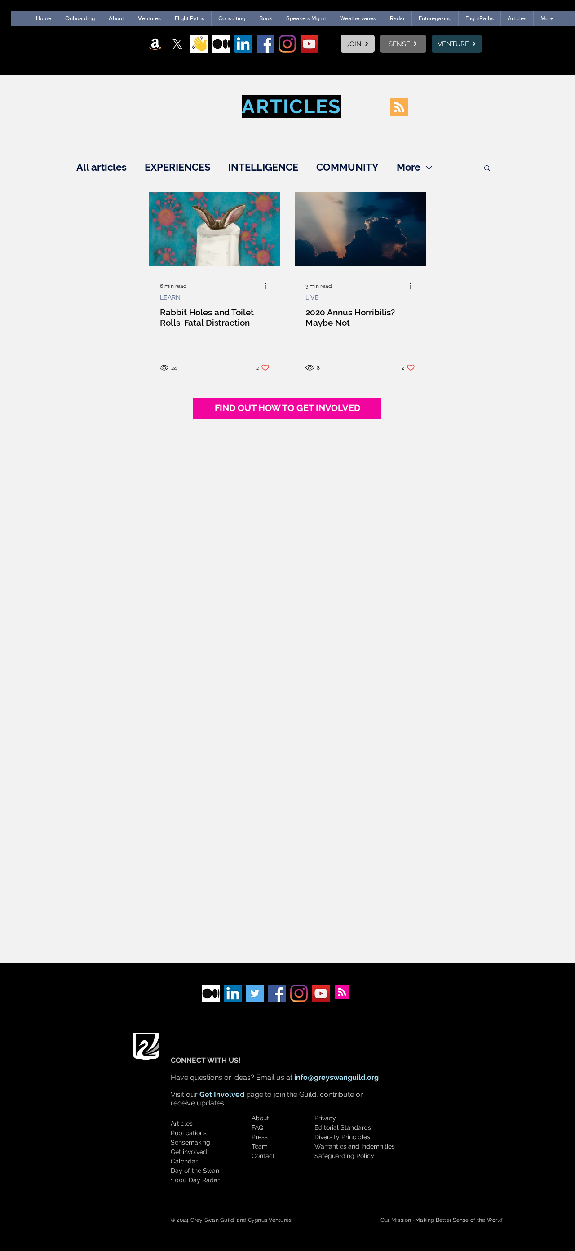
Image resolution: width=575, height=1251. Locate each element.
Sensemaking (190, 1142)
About (260, 1118)
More (408, 167)
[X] (177, 44)
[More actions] (268, 286)
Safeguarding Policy (344, 1155)
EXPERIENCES (177, 167)
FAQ (257, 1127)
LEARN (170, 297)
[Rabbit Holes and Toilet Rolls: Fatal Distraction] (214, 229)
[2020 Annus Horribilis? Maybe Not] (360, 229)
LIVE (312, 297)
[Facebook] (265, 44)
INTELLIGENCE (263, 167)
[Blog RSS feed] (399, 107)
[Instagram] (287, 44)
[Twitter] (255, 993)
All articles (101, 167)
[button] (487, 168)
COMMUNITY (347, 167)
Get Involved (221, 1094)
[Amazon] (155, 44)
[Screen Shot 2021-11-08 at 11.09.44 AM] (199, 44)
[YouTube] (309, 44)
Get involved (189, 1151)
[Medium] (221, 44)
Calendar (184, 1161)
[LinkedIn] (243, 44)
